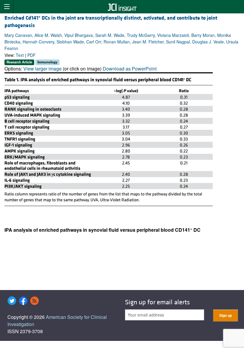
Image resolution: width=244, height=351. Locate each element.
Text (20, 55)
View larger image (42, 68)
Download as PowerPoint (130, 68)
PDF (31, 55)
